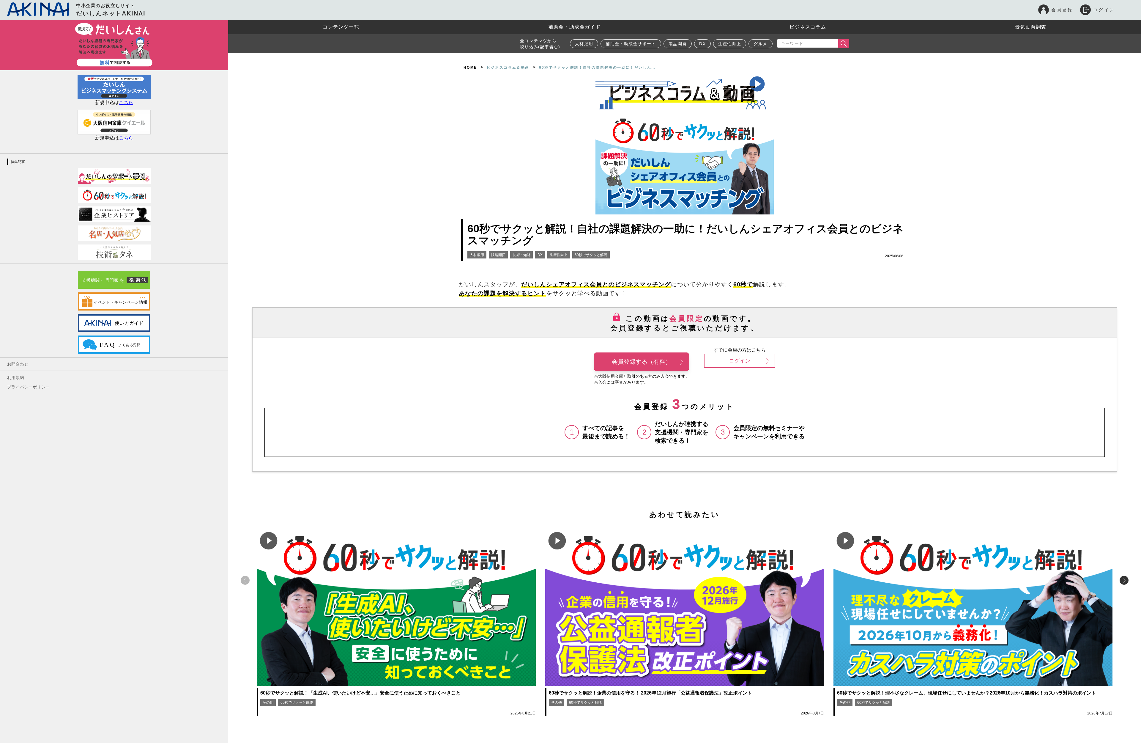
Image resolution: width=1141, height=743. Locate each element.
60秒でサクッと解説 (591, 255)
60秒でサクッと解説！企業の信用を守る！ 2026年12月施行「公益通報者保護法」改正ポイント (650, 692)
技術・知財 (521, 255)
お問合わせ (18, 364)
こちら (126, 137)
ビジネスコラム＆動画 (508, 67)
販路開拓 (498, 255)
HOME (470, 67)
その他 (268, 702)
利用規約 (15, 377)
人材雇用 (584, 43)
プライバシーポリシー (28, 387)
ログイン (739, 361)
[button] (1124, 580)
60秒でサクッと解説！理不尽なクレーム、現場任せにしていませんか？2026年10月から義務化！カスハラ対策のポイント (966, 692)
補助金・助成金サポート (631, 43)
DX (702, 43)
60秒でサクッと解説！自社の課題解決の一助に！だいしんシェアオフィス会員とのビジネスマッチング (685, 234)
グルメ (760, 43)
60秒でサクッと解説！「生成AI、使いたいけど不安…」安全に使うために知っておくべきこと (360, 692)
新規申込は (114, 102)
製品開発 (678, 43)
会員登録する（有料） (641, 361)
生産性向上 (729, 43)
